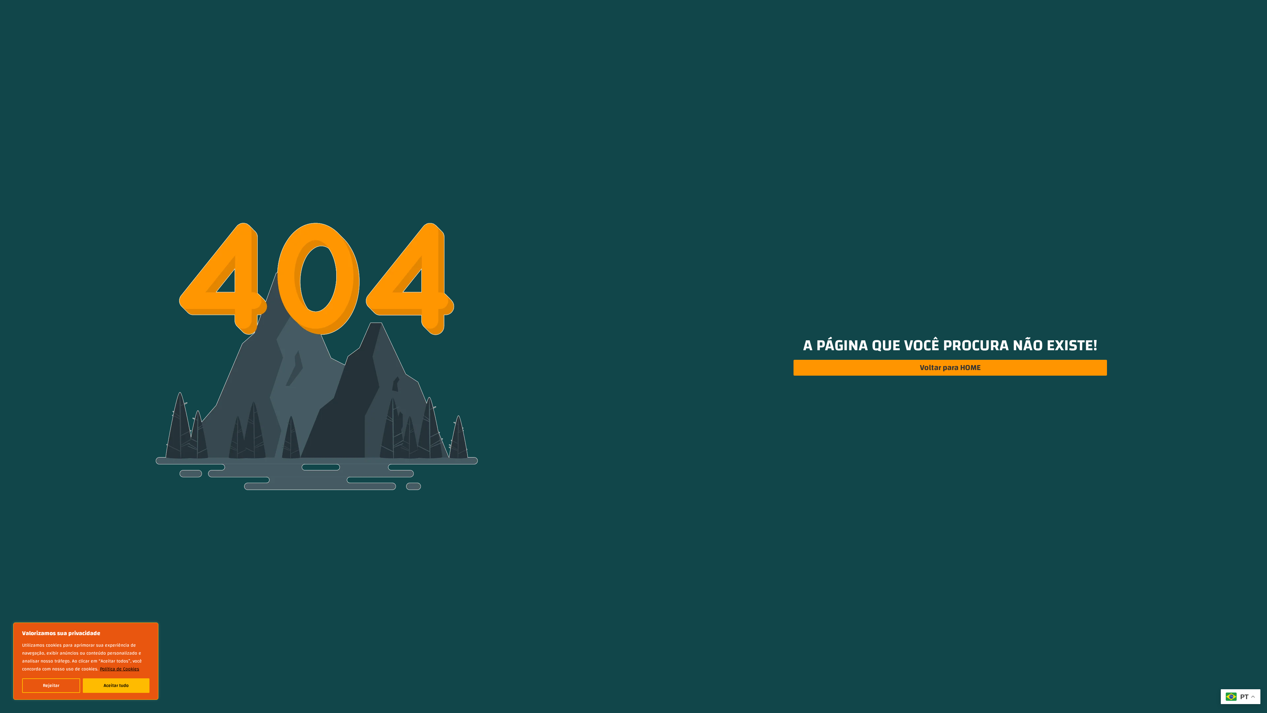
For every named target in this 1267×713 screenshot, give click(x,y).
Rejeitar (51, 685)
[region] (85, 661)
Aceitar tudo (116, 685)
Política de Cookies (119, 669)
